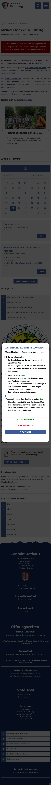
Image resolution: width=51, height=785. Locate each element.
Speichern (25, 432)
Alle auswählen (25, 420)
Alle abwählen (25, 426)
